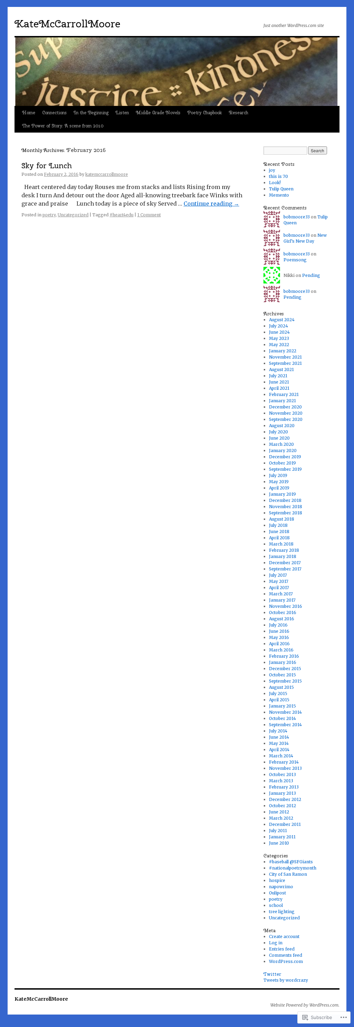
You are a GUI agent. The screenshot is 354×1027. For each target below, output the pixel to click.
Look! (275, 182)
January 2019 (282, 494)
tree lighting (282, 911)
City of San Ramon (288, 874)
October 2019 (282, 463)
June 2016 (279, 631)
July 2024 (278, 325)
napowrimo (281, 886)
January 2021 (282, 400)
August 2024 (282, 319)
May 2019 (279, 481)
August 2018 (281, 519)
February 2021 (284, 394)
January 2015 (282, 706)
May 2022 (279, 344)
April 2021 (279, 388)
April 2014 (279, 749)
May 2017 (278, 581)
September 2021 (285, 363)
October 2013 (282, 774)
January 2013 (282, 793)
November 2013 (285, 768)
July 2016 (278, 625)
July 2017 (278, 575)
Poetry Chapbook (204, 113)
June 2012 (279, 811)
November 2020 (285, 413)
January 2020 (283, 450)
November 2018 (285, 506)
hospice (277, 880)
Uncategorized (73, 214)
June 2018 (279, 531)
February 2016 (284, 656)
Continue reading (211, 203)
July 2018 (278, 525)
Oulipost (277, 892)
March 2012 (281, 818)
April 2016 (279, 643)
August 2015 (281, 687)
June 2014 (279, 737)
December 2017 (285, 562)
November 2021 (285, 357)
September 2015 (285, 681)
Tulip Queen (281, 188)
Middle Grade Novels (158, 113)
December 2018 (285, 500)
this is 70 (278, 176)
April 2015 (279, 699)
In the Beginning (91, 113)
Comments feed (285, 955)
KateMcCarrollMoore (67, 23)
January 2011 (282, 836)
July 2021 (278, 375)
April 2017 (279, 587)
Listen (122, 113)
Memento (279, 195)
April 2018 (279, 537)
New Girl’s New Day (305, 238)
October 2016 (282, 612)
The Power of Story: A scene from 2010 (62, 126)
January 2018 (282, 556)
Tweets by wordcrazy (285, 980)
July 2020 (278, 431)
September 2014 (285, 724)
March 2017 (281, 593)
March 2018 (281, 544)
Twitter (272, 974)
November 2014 (285, 712)
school (276, 905)
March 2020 (281, 444)
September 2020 (285, 419)
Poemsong (295, 259)
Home (28, 113)
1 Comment (149, 214)
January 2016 (282, 662)
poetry (49, 214)
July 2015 (278, 693)
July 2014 (278, 730)
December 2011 (285, 824)
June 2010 (279, 843)
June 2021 (279, 382)
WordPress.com (286, 961)
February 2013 (284, 787)
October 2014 (282, 718)
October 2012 (282, 805)
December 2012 (285, 799)
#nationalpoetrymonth (292, 868)
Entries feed (282, 949)
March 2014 (281, 755)
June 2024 (279, 332)
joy (272, 170)
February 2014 (284, 762)
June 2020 (279, 438)
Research (238, 113)
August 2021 (281, 369)
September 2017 (285, 568)
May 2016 (279, 637)
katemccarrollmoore (106, 174)
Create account (284, 936)
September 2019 (285, 469)
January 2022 (282, 350)
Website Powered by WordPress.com (304, 1005)
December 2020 (285, 406)
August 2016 (281, 618)
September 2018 (285, 512)
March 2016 (281, 649)
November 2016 (285, 606)
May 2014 (279, 743)
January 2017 (282, 600)
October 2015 (282, 674)
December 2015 (285, 668)
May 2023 (279, 338)
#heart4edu (121, 214)
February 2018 (284, 550)
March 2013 (281, 780)
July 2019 (278, 475)
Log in (275, 942)
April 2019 (279, 487)
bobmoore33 (296, 216)
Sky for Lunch (46, 165)
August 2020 (282, 425)
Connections (54, 113)
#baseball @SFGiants (291, 861)
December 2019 (285, 456)
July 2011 (278, 830)
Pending (311, 275)
